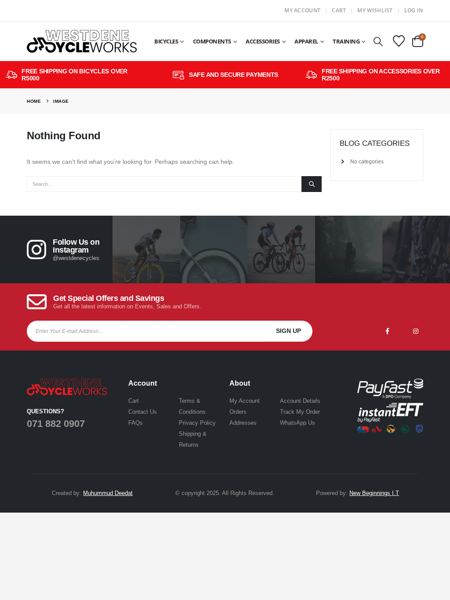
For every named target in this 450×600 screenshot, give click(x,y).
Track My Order (300, 411)
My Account (302, 10)
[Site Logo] (82, 41)
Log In (413, 10)
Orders (238, 411)
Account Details (300, 401)
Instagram (415, 331)
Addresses (243, 422)
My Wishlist (374, 10)
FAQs (135, 422)
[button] (378, 41)
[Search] (311, 184)
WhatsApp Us (297, 422)
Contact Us (142, 411)
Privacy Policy (197, 422)
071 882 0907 (56, 423)
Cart (339, 10)
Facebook (387, 331)
